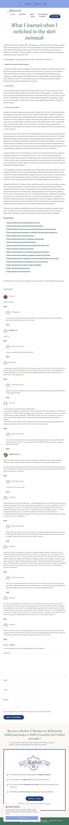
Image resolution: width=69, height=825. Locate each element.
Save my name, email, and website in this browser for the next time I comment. (27, 711)
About (32, 14)
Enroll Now (34, 799)
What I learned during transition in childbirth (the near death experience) (32, 232)
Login (13, 14)
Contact (42, 16)
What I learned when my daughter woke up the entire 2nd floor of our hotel (32, 258)
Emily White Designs (41, 821)
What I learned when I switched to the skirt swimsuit (25, 226)
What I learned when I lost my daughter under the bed (25, 239)
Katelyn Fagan (13, 454)
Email (5, 690)
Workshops (56, 14)
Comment (7, 653)
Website (5, 699)
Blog (32, 16)
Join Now (55, 16)
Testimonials (43, 14)
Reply (5, 306)
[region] (21, 813)
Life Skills (22, 14)
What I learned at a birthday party (18, 271)
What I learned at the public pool (18, 268)
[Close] (39, 805)
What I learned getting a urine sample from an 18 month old (27, 262)
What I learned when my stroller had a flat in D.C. (23, 223)
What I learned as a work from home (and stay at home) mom (28, 245)
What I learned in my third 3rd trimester (20, 236)
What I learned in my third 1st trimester (20, 249)
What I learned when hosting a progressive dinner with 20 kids (28, 255)
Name (5, 680)
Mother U (14, 11)
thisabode (12, 330)
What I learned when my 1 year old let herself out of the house (28, 252)
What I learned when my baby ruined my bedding (24, 265)
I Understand (22, 818)
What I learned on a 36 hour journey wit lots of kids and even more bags (31, 229)
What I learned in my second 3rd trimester (21, 242)
